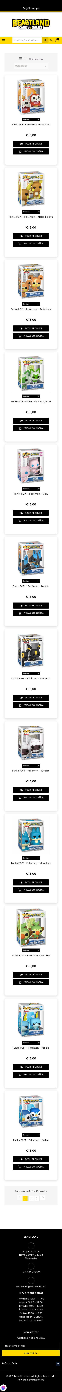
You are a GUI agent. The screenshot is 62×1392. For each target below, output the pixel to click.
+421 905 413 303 (31, 1272)
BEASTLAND (31, 1237)
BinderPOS (38, 1379)
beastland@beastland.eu (30, 1286)
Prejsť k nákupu (31, 8)
